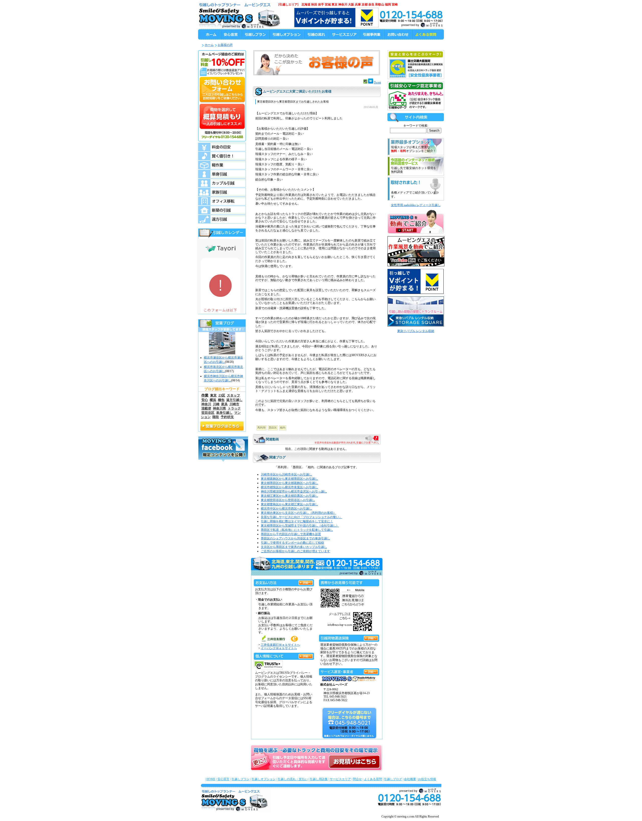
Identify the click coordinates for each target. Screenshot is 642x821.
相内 (282, 427)
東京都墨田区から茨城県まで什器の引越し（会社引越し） (300, 525)
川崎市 (234, 404)
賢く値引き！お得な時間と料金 (222, 156)
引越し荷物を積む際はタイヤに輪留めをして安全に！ (297, 521)
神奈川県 (219, 408)
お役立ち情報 (427, 779)
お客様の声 (225, 45)
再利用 (261, 427)
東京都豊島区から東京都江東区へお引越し (289, 504)
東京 (213, 395)
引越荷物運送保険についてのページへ (371, 637)
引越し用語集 (319, 779)
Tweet (377, 82)
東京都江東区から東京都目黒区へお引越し (289, 496)
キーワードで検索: (415, 125)
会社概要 (410, 779)
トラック (234, 408)
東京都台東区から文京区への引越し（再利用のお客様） (298, 513)
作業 (204, 395)
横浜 (213, 400)
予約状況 (227, 417)
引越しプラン (240, 779)
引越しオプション (264, 779)
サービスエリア (340, 779)
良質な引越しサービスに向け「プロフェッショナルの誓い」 (301, 517)
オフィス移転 (222, 201)
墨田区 (273, 427)
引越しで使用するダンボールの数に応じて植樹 (292, 542)
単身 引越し (222, 174)
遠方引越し (234, 400)
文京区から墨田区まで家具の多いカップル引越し (294, 547)
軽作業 (222, 165)
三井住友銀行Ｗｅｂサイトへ (280, 644)
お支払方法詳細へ (305, 582)
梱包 (221, 400)
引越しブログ (393, 779)
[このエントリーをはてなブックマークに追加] (370, 82)
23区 (221, 395)
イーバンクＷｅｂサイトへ (279, 648)
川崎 (216, 404)
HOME (210, 779)
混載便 (206, 408)
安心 (204, 400)
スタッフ (233, 395)
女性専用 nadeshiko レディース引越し (416, 205)
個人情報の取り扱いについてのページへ (305, 655)
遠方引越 (222, 219)
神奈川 (206, 404)
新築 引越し (222, 210)
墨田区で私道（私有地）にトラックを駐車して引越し (297, 530)
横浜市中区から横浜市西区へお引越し (286, 508)
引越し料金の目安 (222, 147)
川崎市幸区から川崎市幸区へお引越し (286, 474)
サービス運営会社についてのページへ (371, 671)
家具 (224, 404)
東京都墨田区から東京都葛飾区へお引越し (289, 483)
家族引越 (222, 192)
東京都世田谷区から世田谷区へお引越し (288, 500)
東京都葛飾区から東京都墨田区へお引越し (289, 478)
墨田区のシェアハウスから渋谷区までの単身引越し (295, 538)
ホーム (209, 45)
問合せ (357, 779)
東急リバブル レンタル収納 (415, 331)
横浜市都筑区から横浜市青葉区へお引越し (289, 487)
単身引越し (224, 413)
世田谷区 (207, 413)
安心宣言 (223, 779)
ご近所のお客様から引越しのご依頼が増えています (295, 551)
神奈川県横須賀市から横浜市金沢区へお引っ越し (294, 491)
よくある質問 (373, 779)
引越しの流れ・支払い (293, 779)
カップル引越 (222, 183)
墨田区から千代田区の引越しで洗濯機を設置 (291, 534)
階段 (215, 417)
